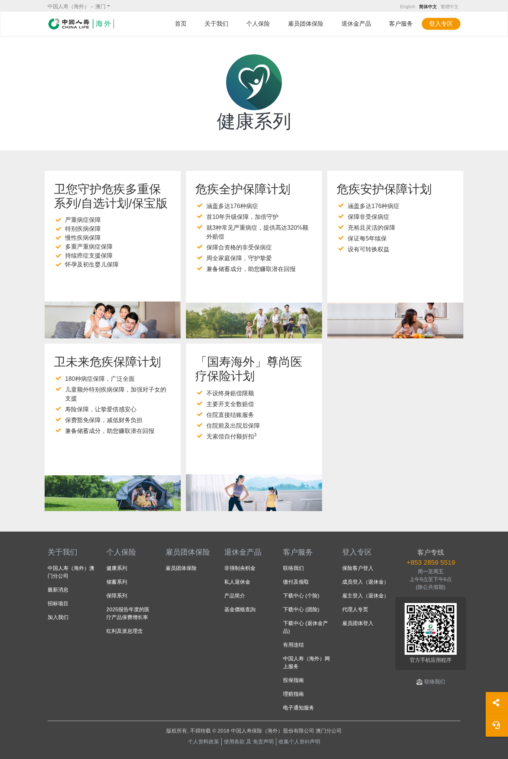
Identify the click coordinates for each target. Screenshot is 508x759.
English (407, 6)
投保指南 (293, 680)
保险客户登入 (357, 568)
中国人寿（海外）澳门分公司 (71, 572)
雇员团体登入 (357, 623)
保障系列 (116, 596)
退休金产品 (242, 552)
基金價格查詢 (239, 609)
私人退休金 (237, 582)
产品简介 (234, 596)
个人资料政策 (203, 741)
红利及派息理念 (124, 631)
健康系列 (116, 568)
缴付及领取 (296, 582)
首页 (181, 23)
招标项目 (58, 603)
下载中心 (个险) (301, 596)
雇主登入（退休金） (365, 596)
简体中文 (428, 6)
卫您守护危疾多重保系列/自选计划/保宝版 (111, 196)
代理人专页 (355, 609)
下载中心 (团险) (301, 609)
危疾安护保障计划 (384, 189)
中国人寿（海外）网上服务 (306, 662)
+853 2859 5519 (430, 562)
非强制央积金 (239, 568)
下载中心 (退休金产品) (305, 627)
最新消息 (58, 590)
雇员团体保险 (306, 23)
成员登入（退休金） (365, 582)
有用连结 (293, 645)
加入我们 (58, 617)
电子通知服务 (298, 708)
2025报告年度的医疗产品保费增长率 (127, 613)
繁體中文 (450, 6)
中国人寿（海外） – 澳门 (77, 6)
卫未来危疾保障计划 (107, 362)
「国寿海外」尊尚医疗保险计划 (248, 369)
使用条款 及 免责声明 (249, 741)
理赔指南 (293, 694)
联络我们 (293, 568)
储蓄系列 (116, 582)
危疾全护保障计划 (242, 189)
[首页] (81, 24)
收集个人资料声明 (299, 741)
